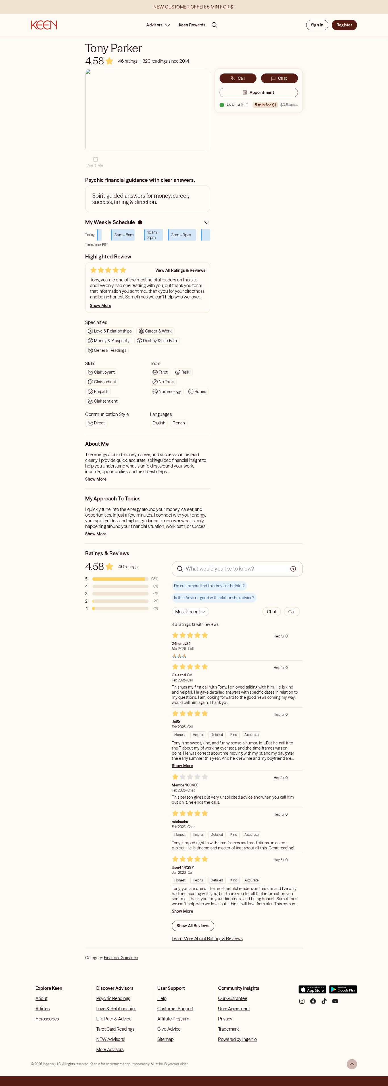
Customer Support (175, 1008)
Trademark (228, 1029)
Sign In (317, 25)
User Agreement (234, 1008)
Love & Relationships (116, 1008)
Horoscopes (47, 1019)
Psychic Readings (113, 998)
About (41, 998)
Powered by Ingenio (237, 1039)
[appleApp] (312, 991)
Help (161, 998)
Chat (282, 78)
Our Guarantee (232, 998)
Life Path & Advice (114, 1019)
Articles (43, 1008)
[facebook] (313, 1003)
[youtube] (335, 1003)
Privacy (225, 1019)
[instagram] (302, 1003)
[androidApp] (343, 991)
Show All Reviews (193, 925)
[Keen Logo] (44, 25)
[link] (127, 61)
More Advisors (110, 1049)
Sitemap (165, 1039)
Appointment (262, 92)
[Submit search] (293, 568)
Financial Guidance (121, 957)
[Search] (214, 25)
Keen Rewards (192, 25)
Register (344, 25)
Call (241, 78)
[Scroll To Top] (352, 1064)
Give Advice (169, 1029)
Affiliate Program (173, 1019)
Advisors (154, 25)
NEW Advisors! (110, 1039)
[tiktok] (324, 1003)
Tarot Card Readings (115, 1029)
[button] (95, 162)
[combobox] (190, 612)
